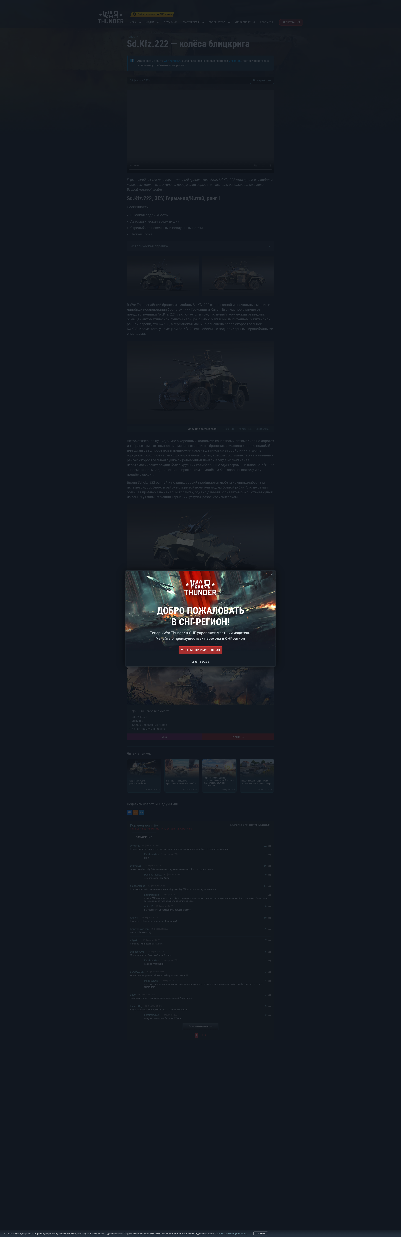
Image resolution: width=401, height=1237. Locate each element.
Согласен (261, 1233)
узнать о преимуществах (200, 650)
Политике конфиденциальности (230, 1233)
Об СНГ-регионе (200, 661)
